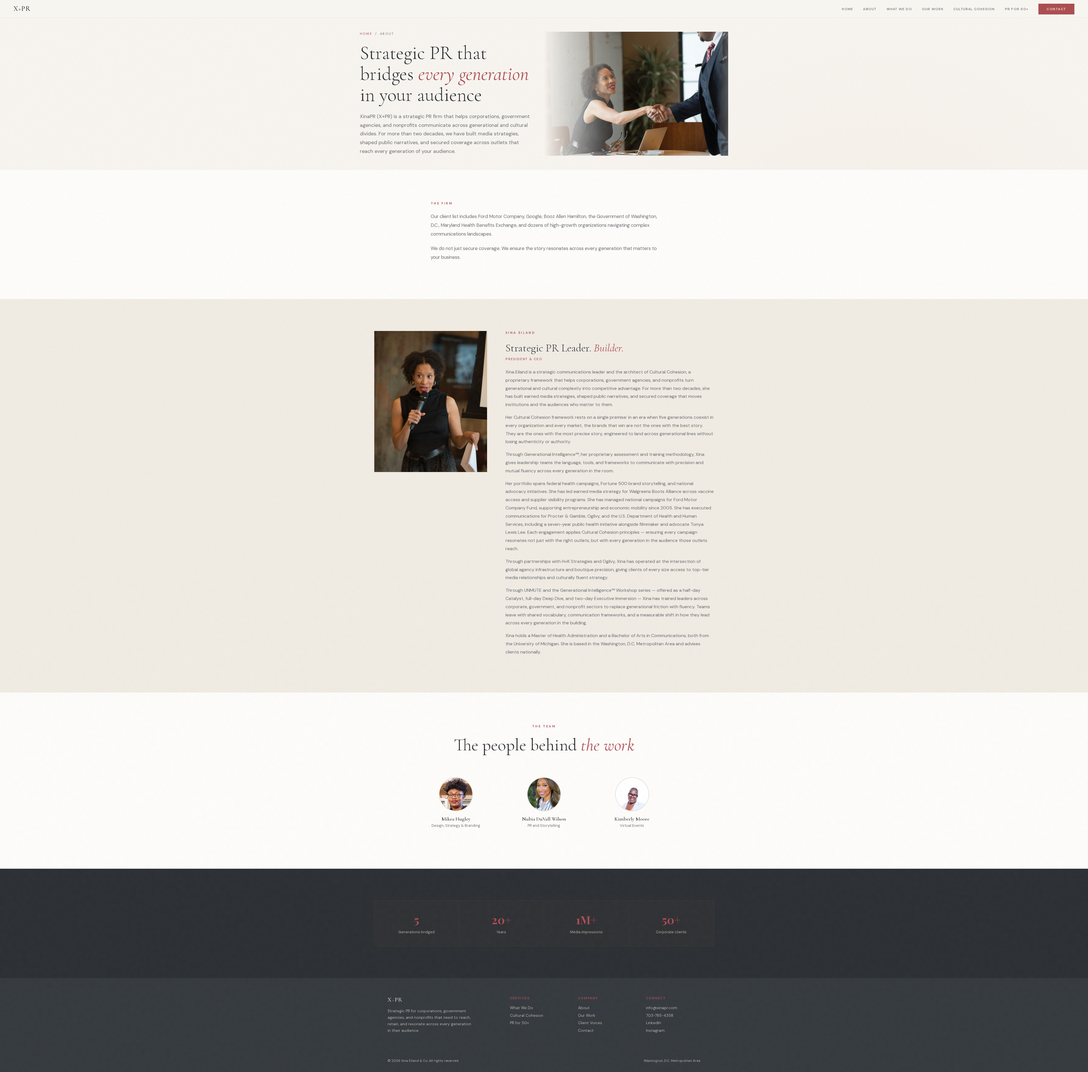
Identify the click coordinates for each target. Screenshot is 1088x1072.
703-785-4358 (659, 1015)
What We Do (899, 9)
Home (847, 9)
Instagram (655, 1030)
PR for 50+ (1016, 9)
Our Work (933, 9)
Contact (1056, 9)
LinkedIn (653, 1022)
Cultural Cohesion (974, 9)
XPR (22, 9)
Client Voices (590, 1022)
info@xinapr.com (661, 1007)
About (869, 9)
